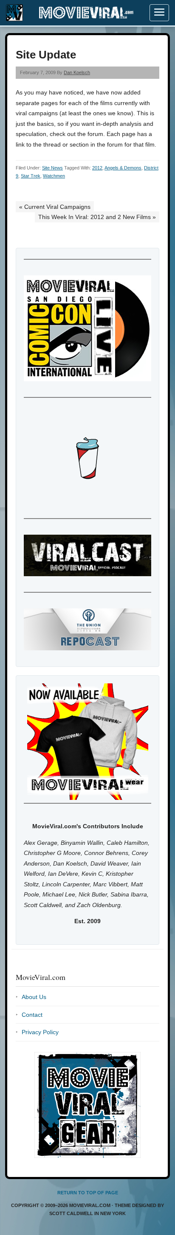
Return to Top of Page (87, 1192)
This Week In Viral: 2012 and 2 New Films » (97, 217)
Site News (52, 167)
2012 (97, 167)
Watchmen (54, 175)
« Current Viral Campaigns (54, 206)
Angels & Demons (122, 167)
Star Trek (30, 175)
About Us (34, 997)
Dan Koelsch (77, 72)
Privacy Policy (40, 1032)
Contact (32, 1014)
